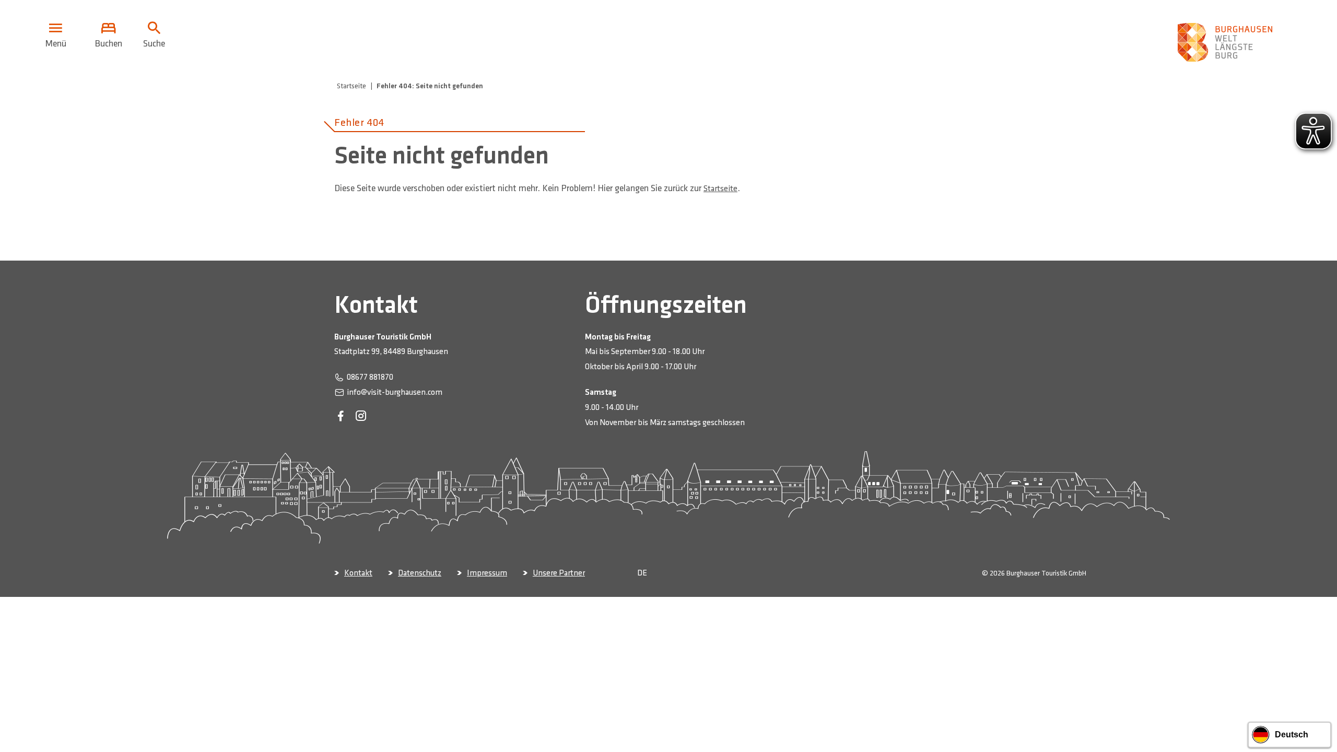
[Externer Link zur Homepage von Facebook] (340, 416)
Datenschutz (419, 573)
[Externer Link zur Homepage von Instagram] (361, 416)
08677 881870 (370, 377)
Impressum (487, 573)
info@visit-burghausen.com (394, 392)
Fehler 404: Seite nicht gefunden (430, 85)
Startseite (351, 85)
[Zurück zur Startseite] (1227, 35)
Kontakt (358, 573)
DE (642, 573)
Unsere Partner (559, 573)
